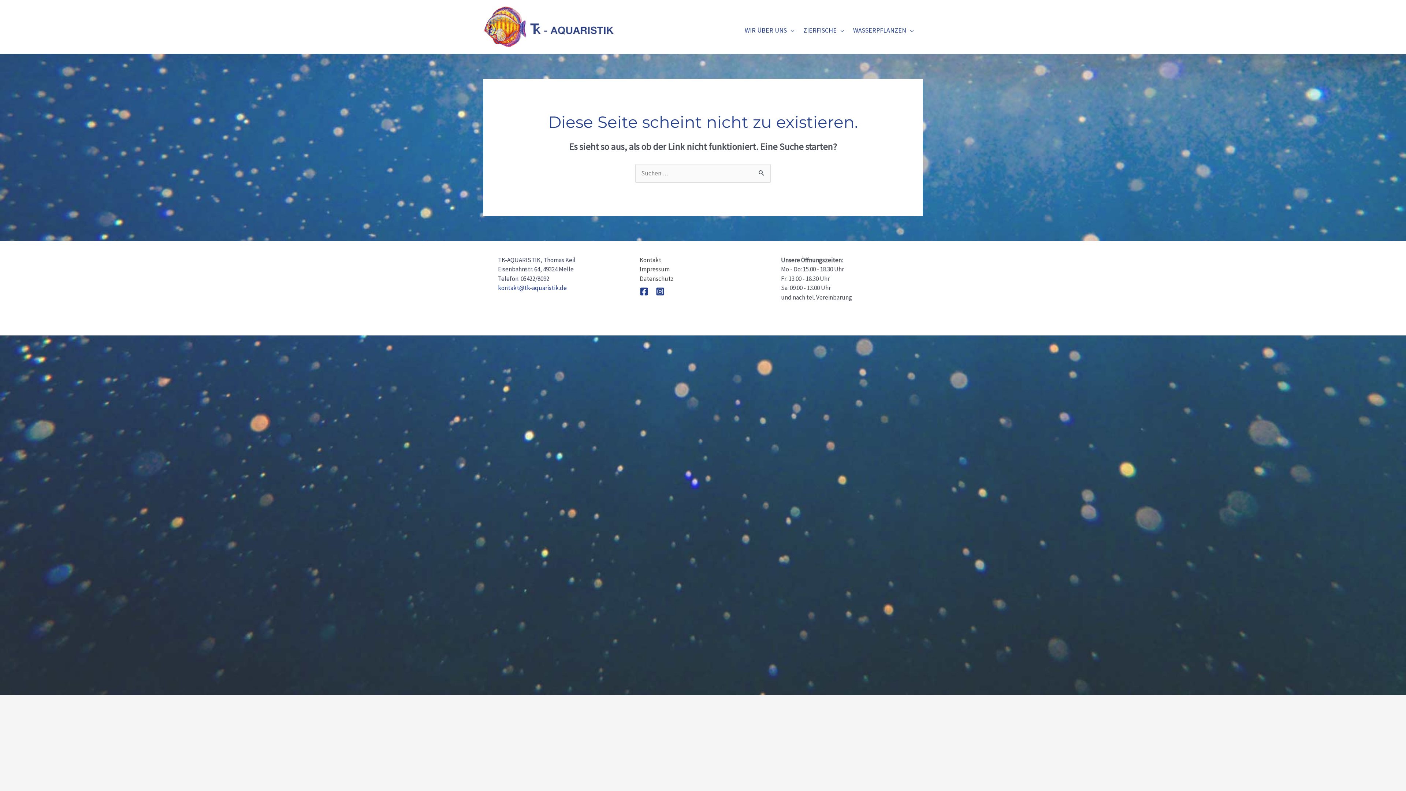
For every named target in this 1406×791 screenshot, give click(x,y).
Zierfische (820, 30)
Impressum (655, 269)
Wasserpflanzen (879, 30)
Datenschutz (657, 279)
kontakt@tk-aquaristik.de (532, 288)
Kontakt (650, 260)
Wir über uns (766, 30)
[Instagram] (660, 291)
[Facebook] (644, 291)
